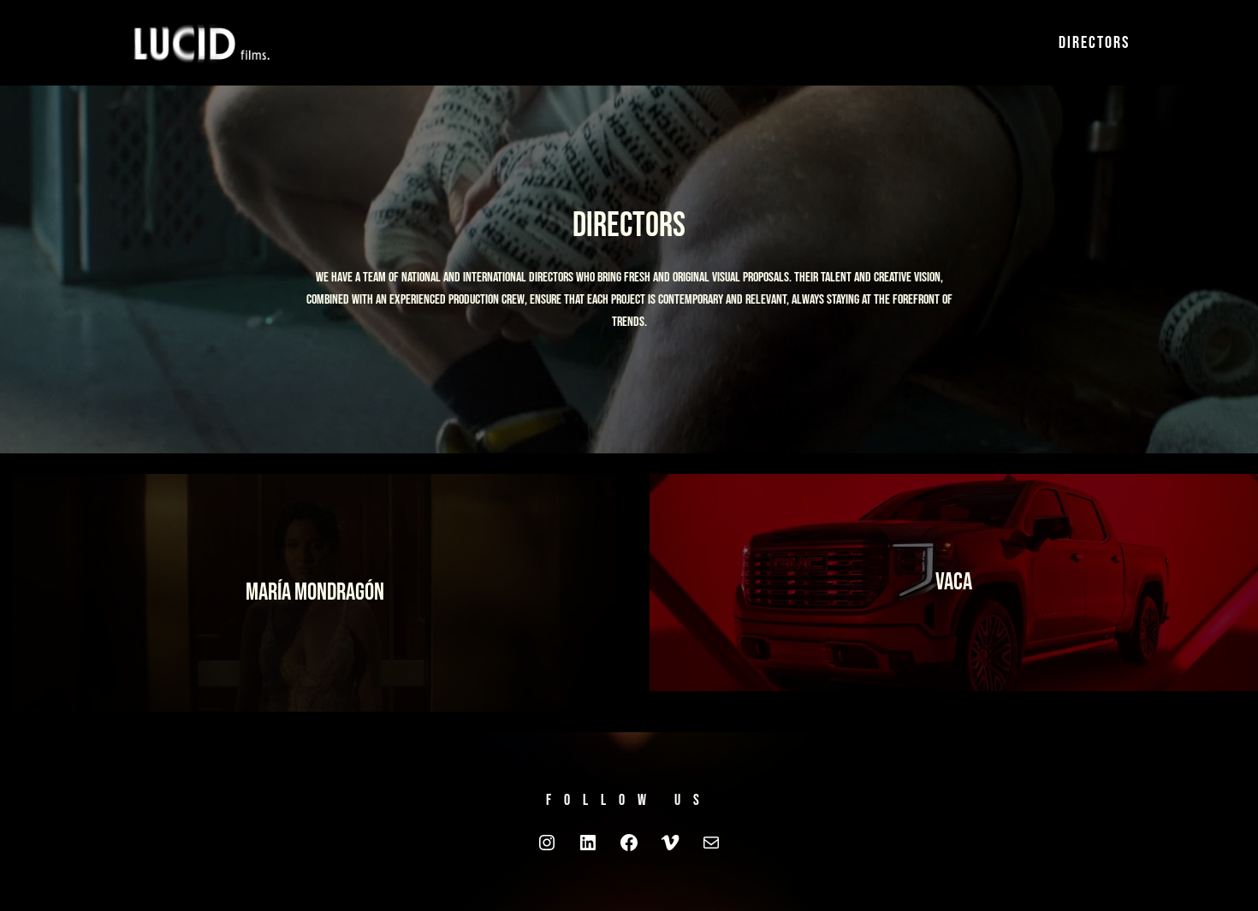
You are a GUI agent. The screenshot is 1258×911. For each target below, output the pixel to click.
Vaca (953, 582)
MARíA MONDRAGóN (315, 592)
